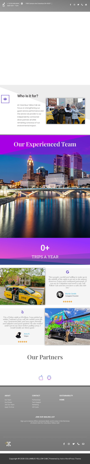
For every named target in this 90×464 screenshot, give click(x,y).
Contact (36, 396)
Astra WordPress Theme (70, 459)
